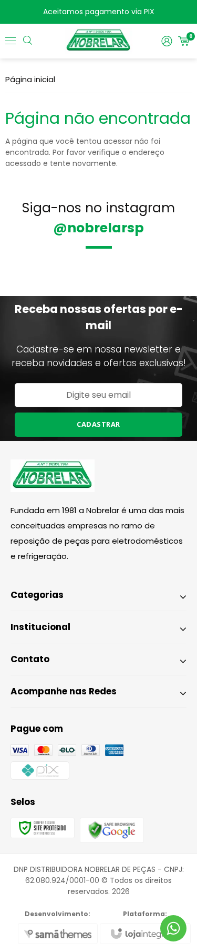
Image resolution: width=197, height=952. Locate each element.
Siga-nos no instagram (98, 218)
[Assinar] (99, 425)
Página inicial (30, 79)
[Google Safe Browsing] (112, 830)
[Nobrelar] (98, 41)
